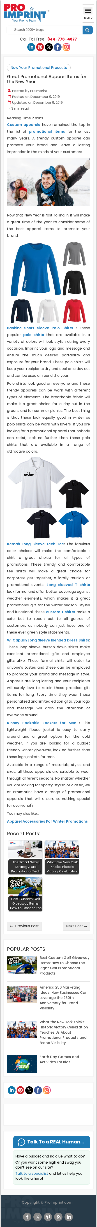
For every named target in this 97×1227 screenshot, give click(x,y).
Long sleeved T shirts (68, 584)
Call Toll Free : (48, 39)
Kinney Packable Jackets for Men (41, 722)
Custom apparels (23, 124)
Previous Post (27, 926)
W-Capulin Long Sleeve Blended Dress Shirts (48, 640)
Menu (88, 18)
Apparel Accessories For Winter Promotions (47, 821)
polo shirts (33, 334)
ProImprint (38, 90)
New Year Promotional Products (39, 67)
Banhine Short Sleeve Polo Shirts (40, 328)
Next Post (74, 926)
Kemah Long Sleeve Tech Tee (35, 544)
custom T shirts (60, 612)
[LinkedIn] (69, 1217)
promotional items (47, 131)
